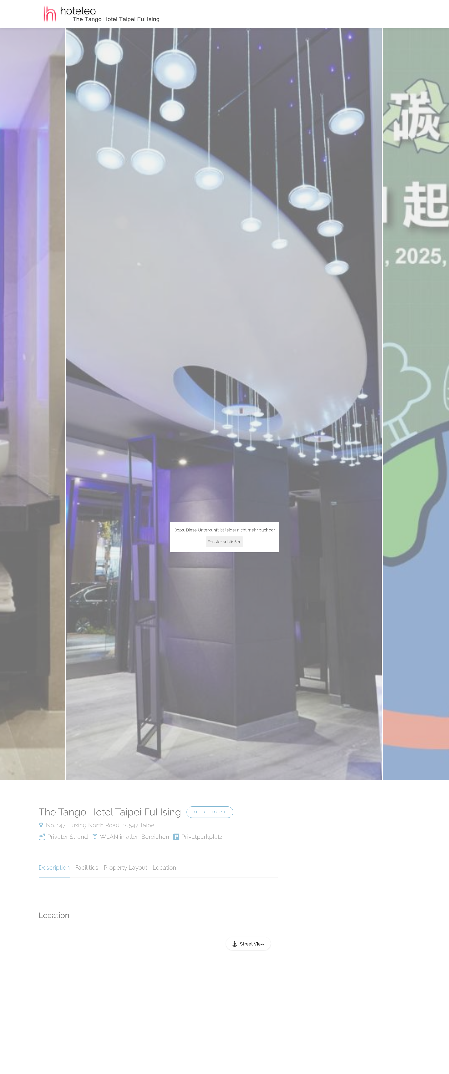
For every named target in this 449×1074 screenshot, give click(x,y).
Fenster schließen (224, 541)
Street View (252, 944)
